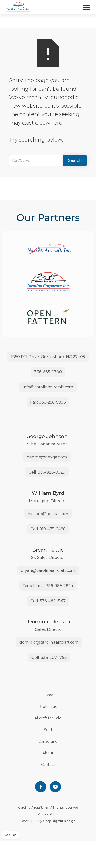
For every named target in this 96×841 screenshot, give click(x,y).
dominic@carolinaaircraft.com (49, 642)
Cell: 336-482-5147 (48, 600)
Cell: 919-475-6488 (48, 529)
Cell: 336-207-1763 (49, 657)
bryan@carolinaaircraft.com (48, 570)
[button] (86, 7)
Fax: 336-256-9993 (48, 402)
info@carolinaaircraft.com (48, 387)
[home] (17, 7)
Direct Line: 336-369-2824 (48, 585)
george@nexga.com (47, 457)
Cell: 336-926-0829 (47, 472)
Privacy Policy (48, 814)
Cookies (10, 835)
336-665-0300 (48, 371)
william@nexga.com (48, 513)
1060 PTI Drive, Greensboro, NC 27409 (48, 356)
